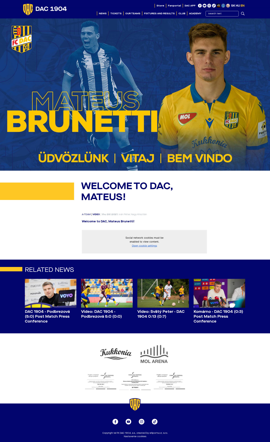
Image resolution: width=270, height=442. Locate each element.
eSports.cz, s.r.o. (159, 433)
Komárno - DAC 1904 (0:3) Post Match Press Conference (218, 316)
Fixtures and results (159, 13)
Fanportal (174, 5)
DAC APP (190, 5)
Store (160, 5)
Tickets (116, 13)
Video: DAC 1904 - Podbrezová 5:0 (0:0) (101, 314)
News (103, 13)
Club (181, 13)
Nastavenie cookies (135, 436)
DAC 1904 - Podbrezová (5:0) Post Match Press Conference (47, 316)
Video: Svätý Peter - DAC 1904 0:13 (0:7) (161, 314)
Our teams (132, 13)
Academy (195, 13)
